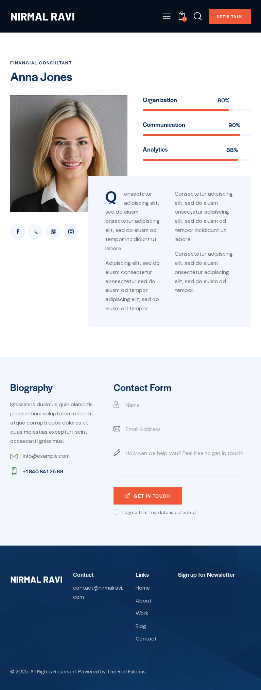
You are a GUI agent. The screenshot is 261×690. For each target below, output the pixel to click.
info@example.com (46, 455)
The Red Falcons (126, 671)
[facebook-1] (17, 231)
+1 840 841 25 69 (43, 471)
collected (185, 512)
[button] (167, 16)
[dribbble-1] (53, 231)
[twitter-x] (35, 231)
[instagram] (71, 231)
